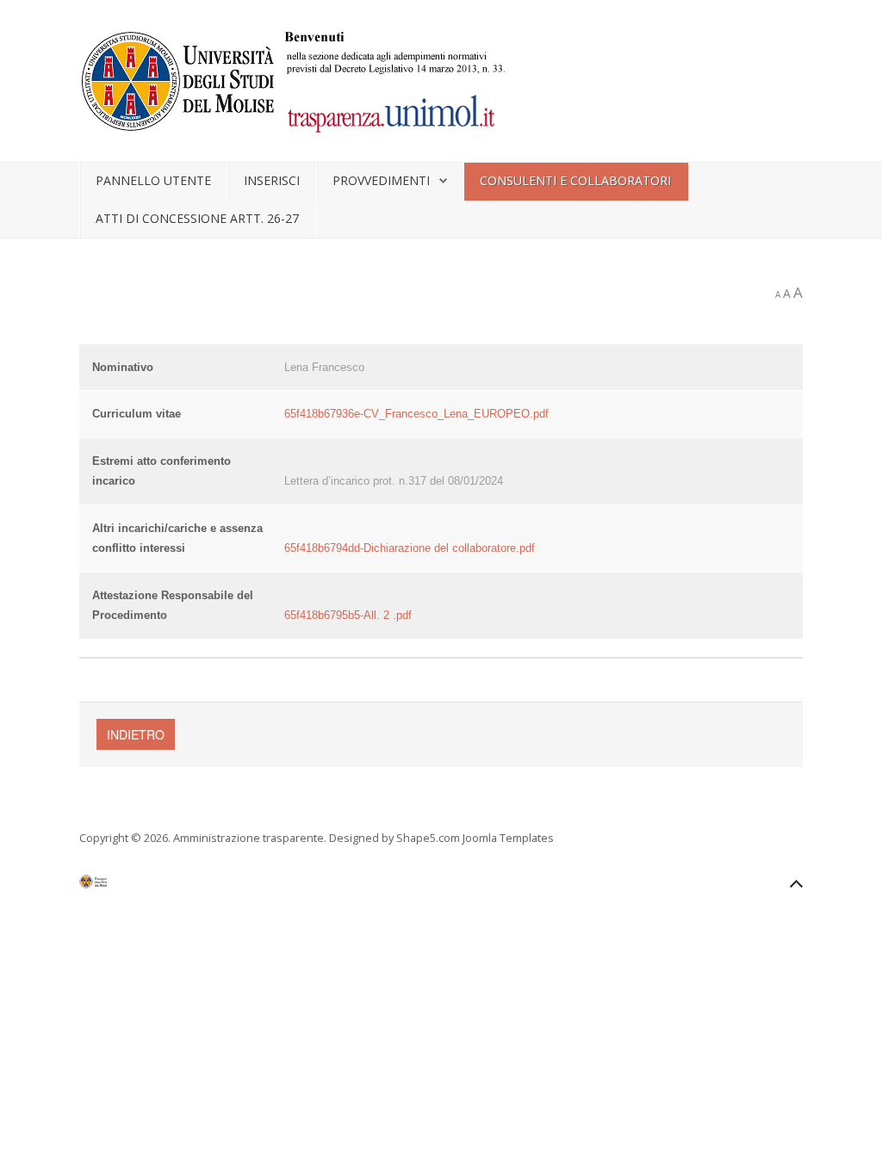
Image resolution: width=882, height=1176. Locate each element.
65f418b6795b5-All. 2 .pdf (348, 615)
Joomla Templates (508, 837)
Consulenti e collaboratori (575, 180)
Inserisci (272, 180)
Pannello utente (153, 180)
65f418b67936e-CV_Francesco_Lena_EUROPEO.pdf (416, 413)
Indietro (136, 734)
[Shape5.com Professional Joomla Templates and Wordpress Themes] (115, 885)
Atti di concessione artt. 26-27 (197, 218)
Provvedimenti (381, 180)
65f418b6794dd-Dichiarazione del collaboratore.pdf (409, 548)
